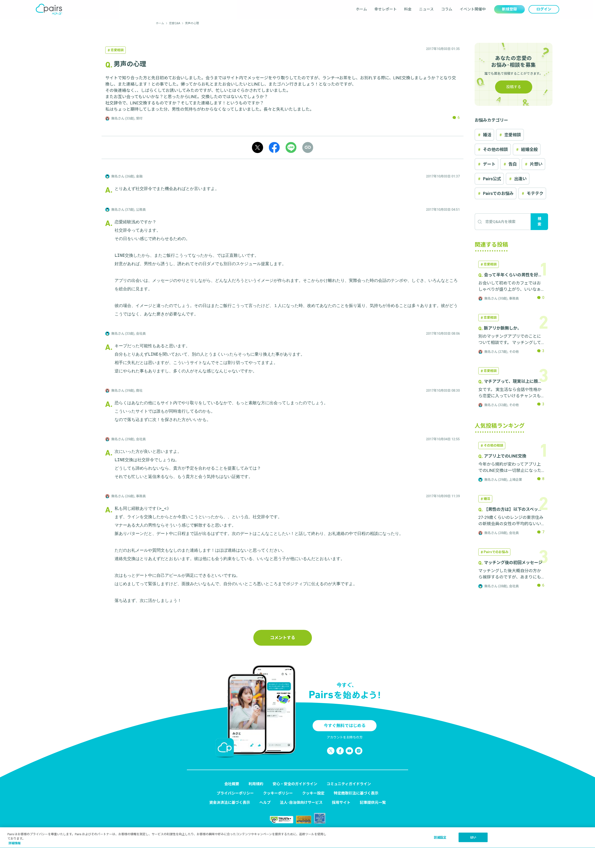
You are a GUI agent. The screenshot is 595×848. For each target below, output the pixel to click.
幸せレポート (385, 9)
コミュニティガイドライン (349, 784)
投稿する (513, 87)
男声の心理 (192, 23)
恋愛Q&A (174, 23)
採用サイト (341, 802)
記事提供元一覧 (373, 802)
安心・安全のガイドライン (295, 784)
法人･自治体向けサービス (301, 802)
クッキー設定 (313, 793)
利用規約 (255, 784)
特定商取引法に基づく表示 (356, 793)
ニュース (426, 9)
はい (473, 837)
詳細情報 (15, 843)
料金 (408, 9)
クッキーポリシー (278, 793)
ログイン (543, 9)
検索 (539, 222)
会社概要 (231, 784)
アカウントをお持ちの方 (345, 737)
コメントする (282, 637)
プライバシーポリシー (235, 793)
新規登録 (509, 9)
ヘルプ (265, 802)
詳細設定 (440, 837)
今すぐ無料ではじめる (345, 725)
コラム (446, 9)
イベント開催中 (473, 9)
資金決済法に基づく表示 (229, 802)
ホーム (361, 9)
